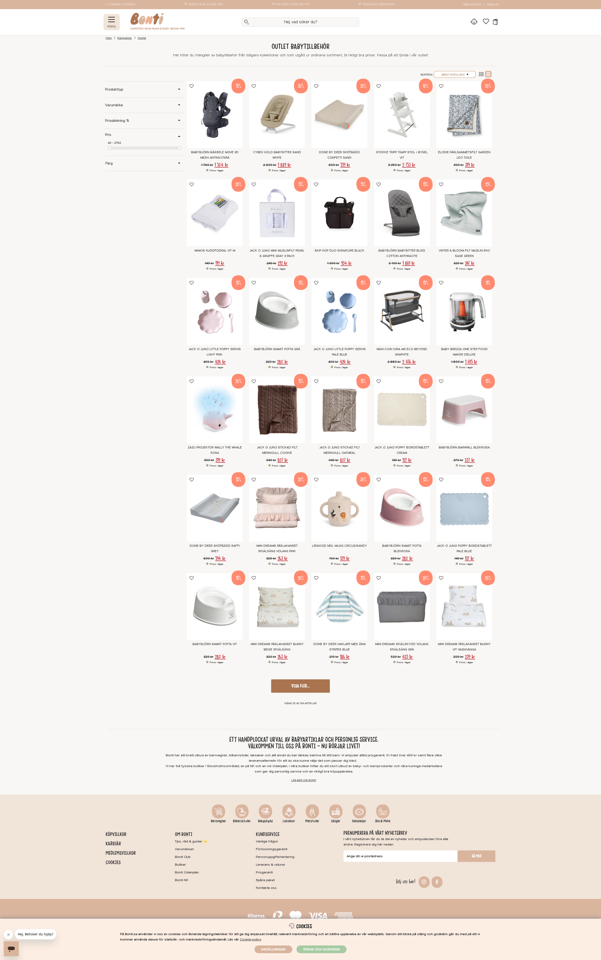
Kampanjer (124, 38)
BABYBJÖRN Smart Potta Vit (215, 644)
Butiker (180, 865)
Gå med (477, 856)
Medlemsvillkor (121, 853)
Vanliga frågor (267, 841)
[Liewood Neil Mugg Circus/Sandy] (339, 508)
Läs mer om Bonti (303, 780)
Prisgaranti (264, 872)
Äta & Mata (382, 821)
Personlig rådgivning (378, 4)
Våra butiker (472, 4)
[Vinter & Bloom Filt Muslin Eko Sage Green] (464, 213)
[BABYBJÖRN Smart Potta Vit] (215, 606)
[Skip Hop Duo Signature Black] (339, 213)
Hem (109, 38)
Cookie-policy (250, 939)
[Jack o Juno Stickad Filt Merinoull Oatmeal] (339, 409)
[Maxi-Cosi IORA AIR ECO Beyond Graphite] (402, 311)
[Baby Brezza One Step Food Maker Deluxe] (464, 311)
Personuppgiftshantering (275, 857)
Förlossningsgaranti (271, 849)
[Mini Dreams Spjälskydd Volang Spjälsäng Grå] (402, 606)
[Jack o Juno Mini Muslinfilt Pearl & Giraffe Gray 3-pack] (277, 213)
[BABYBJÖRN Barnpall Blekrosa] (464, 409)
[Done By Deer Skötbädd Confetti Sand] (339, 114)
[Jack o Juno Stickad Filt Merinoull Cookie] (277, 409)
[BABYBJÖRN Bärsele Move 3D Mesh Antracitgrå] (215, 114)
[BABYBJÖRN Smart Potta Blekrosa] (402, 508)
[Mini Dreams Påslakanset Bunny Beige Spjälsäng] (277, 606)
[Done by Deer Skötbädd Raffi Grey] (215, 508)
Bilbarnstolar (242, 821)
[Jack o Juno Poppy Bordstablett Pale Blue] (464, 508)
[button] (494, 22)
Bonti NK (181, 880)
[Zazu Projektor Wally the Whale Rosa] (215, 409)
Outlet (142, 38)
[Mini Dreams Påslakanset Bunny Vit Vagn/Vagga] (464, 606)
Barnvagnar (218, 821)
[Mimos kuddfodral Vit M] (215, 213)
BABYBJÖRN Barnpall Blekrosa (464, 447)
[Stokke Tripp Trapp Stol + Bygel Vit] (402, 114)
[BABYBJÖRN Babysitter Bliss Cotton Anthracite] (402, 213)
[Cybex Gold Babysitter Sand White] (277, 114)
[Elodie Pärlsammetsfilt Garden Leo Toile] (464, 114)
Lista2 (481, 74)
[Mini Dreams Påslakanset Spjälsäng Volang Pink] (277, 508)
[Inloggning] (474, 22)
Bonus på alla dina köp (205, 4)
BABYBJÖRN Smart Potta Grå (277, 349)
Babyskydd (265, 821)
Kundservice (268, 834)
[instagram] (423, 881)
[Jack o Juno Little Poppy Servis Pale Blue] (339, 311)
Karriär (113, 843)
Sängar (335, 821)
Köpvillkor (116, 834)
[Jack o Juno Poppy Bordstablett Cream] (402, 409)
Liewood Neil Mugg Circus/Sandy (339, 546)
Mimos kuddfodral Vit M (214, 250)
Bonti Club (183, 857)
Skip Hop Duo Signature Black (339, 250)
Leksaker (289, 821)
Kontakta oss (266, 888)
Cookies (113, 862)
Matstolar (312, 821)
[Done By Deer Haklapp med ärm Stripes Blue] (339, 606)
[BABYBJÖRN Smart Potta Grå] (277, 311)
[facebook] (436, 881)
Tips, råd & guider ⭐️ (191, 841)
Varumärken (184, 849)
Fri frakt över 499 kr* (293, 4)
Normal (488, 74)
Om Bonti (183, 834)
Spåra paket (265, 880)
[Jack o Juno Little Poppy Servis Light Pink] (215, 311)
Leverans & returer (270, 865)
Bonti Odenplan (187, 872)
